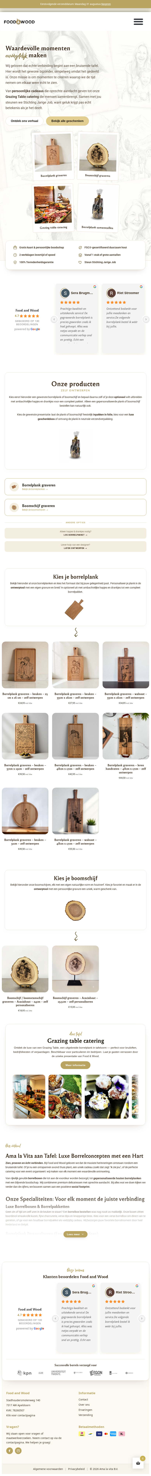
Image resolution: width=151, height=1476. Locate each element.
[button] (138, 21)
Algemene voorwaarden (48, 1469)
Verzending (86, 1415)
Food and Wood (27, 310)
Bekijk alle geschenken (67, 121)
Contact (83, 1399)
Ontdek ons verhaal (24, 121)
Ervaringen (85, 1410)
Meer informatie (75, 1065)
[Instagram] (18, 1450)
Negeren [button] (106, 4)
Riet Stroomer (128, 293)
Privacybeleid (76, 1469)
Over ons (84, 1404)
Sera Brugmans (82, 293)
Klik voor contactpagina (20, 1415)
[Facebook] (9, 1450)
